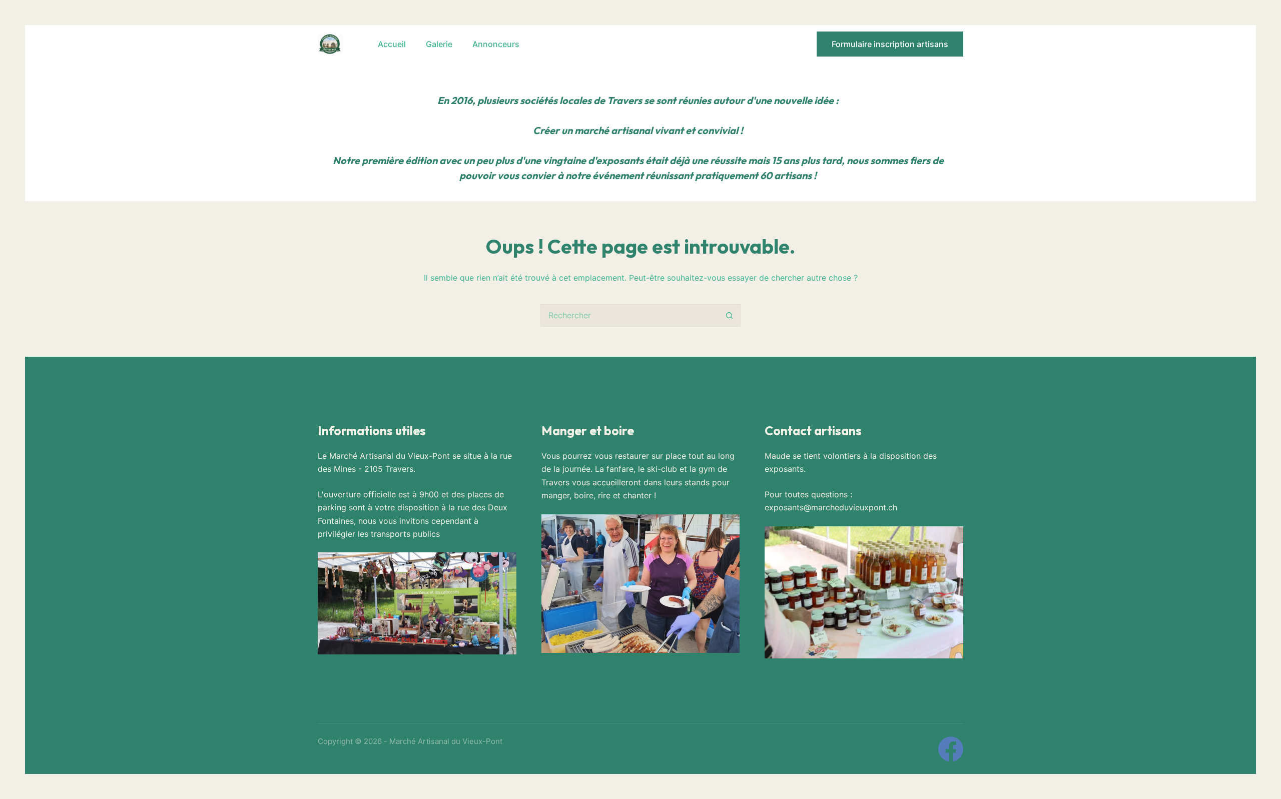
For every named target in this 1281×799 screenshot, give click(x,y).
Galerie (439, 44)
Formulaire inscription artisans (890, 44)
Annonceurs (495, 44)
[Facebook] (950, 748)
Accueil (392, 44)
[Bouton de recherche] (729, 315)
